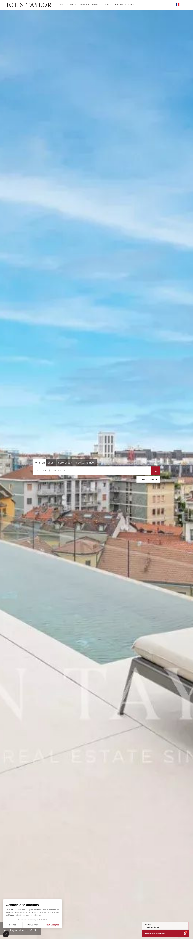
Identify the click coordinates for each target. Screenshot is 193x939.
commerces (65, 463)
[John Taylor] (28, 5)
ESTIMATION (84, 5)
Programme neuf (85, 463)
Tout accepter (52, 925)
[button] (6, 934)
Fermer (12, 925)
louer (51, 463)
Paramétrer (32, 925)
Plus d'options (148, 479)
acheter (40, 463)
